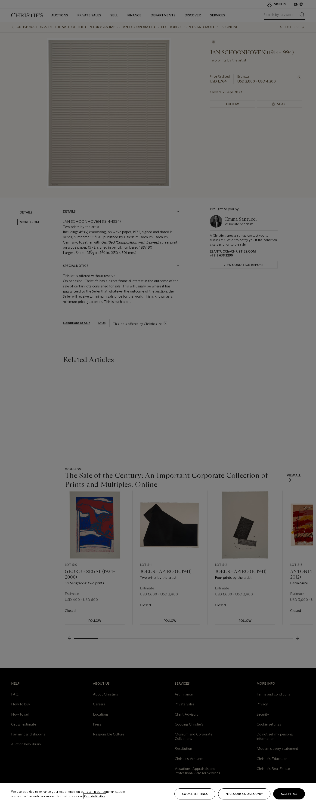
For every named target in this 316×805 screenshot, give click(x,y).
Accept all (289, 794)
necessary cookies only (244, 794)
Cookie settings (195, 794)
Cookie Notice (94, 796)
